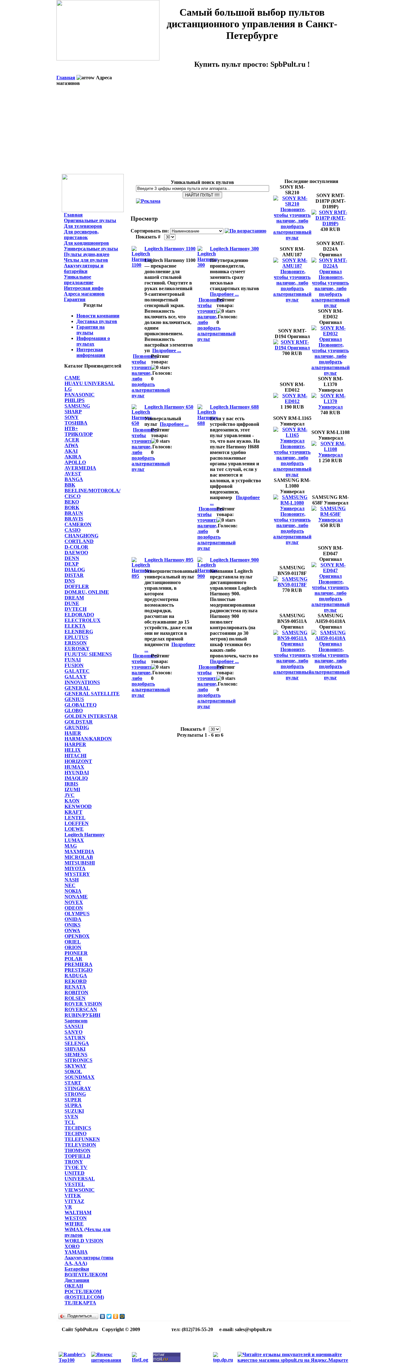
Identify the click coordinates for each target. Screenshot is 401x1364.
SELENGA (77, 1043)
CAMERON (78, 524)
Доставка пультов (96, 321)
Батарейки (77, 1269)
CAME (72, 377)
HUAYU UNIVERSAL (90, 383)
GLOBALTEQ (80, 705)
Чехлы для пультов (86, 260)
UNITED (75, 1173)
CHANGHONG (81, 535)
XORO (72, 1246)
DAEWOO (76, 552)
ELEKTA (75, 626)
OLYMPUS (77, 913)
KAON (72, 800)
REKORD (76, 981)
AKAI (71, 451)
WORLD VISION (84, 1240)
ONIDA (73, 919)
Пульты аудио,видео (86, 254)
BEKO (72, 501)
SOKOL (73, 1071)
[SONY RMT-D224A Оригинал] (330, 271)
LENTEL (75, 817)
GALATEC (77, 671)
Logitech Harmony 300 (234, 248)
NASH (72, 879)
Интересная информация (90, 352)
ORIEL (73, 941)
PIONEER (76, 953)
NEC (70, 885)
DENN (72, 558)
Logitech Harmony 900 (234, 559)
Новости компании (97, 315)
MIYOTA (75, 868)
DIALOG (75, 569)
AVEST (73, 473)
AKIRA (73, 456)
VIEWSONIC (80, 1190)
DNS (70, 580)
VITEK (73, 1195)
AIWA (71, 445)
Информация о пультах (93, 341)
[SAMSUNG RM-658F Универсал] (330, 519)
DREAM (74, 597)
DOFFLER (77, 586)
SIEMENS (76, 1054)
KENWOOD (78, 806)
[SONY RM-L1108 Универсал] (330, 454)
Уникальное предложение (78, 279)
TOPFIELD (78, 1156)
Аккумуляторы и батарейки (83, 268)
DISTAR (74, 575)
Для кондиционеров (86, 243)
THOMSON (78, 1150)
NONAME (76, 896)
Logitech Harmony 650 (168, 407)
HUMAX (74, 767)
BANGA (74, 479)
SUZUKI (74, 1111)
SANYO (73, 1032)
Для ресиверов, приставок (81, 234)
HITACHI (75, 755)
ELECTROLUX (83, 620)
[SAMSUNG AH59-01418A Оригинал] (330, 643)
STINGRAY (78, 1088)
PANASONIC (80, 394)
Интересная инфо (83, 288)
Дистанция (77, 1280)
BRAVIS (74, 518)
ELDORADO (79, 614)
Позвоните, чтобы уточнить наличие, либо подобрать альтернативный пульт (292, 223)
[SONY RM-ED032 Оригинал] (330, 339)
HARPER (75, 744)
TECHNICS (78, 1128)
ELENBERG (79, 631)
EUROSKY (77, 648)
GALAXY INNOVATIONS (82, 679)
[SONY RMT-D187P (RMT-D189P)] (330, 223)
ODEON (74, 908)
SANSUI (74, 1026)
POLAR (73, 958)
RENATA (75, 987)
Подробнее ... (166, 350)
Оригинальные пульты (90, 220)
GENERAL (77, 688)
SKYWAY (75, 1066)
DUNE (72, 603)
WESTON (76, 1218)
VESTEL (75, 1184)
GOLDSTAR (79, 721)
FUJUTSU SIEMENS (88, 654)
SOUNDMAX (80, 1077)
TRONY (74, 1161)
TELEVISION (80, 1144)
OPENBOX (77, 936)
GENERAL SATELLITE (92, 693)
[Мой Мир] (122, 1316)
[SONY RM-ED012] (292, 401)
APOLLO (75, 462)
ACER (72, 439)
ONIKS (73, 925)
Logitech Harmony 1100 (169, 248)
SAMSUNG (77, 406)
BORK (72, 507)
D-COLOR (76, 547)
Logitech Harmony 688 (234, 407)
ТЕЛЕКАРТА (80, 1302)
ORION (73, 947)
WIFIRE (74, 1223)
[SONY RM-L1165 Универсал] (292, 440)
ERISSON (76, 642)
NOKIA (73, 891)
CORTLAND (79, 541)
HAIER (73, 733)
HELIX (73, 750)
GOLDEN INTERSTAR (91, 716)
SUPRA (73, 1105)
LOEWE (74, 829)
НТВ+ (71, 428)
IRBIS (71, 784)
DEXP (72, 564)
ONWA (72, 930)
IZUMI (72, 789)
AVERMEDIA (80, 468)
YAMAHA (76, 1252)
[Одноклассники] (115, 1316)
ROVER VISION (83, 1003)
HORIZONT (78, 761)
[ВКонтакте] (102, 1316)
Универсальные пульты (91, 248)
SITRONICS (78, 1060)
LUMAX (74, 840)
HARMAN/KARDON (88, 738)
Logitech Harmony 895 (168, 559)
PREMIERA (78, 964)
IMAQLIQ (76, 778)
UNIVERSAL (80, 1178)
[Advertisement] (203, 130)
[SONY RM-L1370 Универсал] (330, 407)
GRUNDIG (77, 727)
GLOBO (74, 710)
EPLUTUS (76, 637)
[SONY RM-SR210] (292, 203)
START (73, 1082)
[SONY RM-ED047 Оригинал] (330, 576)
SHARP (73, 411)
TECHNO (75, 1133)
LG (68, 389)
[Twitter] (109, 1316)
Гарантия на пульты (90, 329)
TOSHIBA (76, 423)
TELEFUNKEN (82, 1139)
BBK (70, 485)
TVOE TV (76, 1167)
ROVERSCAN (81, 1009)
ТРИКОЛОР (79, 434)
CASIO (73, 530)
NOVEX (74, 902)
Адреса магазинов (84, 293)
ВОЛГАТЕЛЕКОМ (86, 1274)
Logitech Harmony (85, 834)
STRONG (75, 1094)
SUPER (73, 1099)
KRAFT (73, 812)
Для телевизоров (83, 226)
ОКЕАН (74, 1285)
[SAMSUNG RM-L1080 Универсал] (292, 508)
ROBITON (76, 992)
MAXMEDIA (79, 851)
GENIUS (74, 699)
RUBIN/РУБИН (82, 1015)
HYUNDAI (77, 772)
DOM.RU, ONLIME (87, 592)
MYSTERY (77, 874)
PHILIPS (75, 400)
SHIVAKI (75, 1049)
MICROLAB (79, 857)
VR (68, 1207)
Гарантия (75, 299)
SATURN (75, 1037)
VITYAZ (74, 1201)
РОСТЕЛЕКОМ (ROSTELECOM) (84, 1294)
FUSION (74, 665)
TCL (70, 1122)
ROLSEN (75, 998)
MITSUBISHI (80, 862)
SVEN (71, 1116)
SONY (72, 417)
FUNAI (73, 659)
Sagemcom (76, 1020)
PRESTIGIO (78, 970)
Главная (65, 77)
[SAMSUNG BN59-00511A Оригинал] (292, 643)
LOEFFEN (77, 823)
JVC (70, 795)
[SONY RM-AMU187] (292, 266)
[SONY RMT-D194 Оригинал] (292, 347)
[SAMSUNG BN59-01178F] (292, 584)
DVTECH (75, 609)
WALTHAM (78, 1212)
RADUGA (76, 975)
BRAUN (74, 513)
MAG (71, 846)
